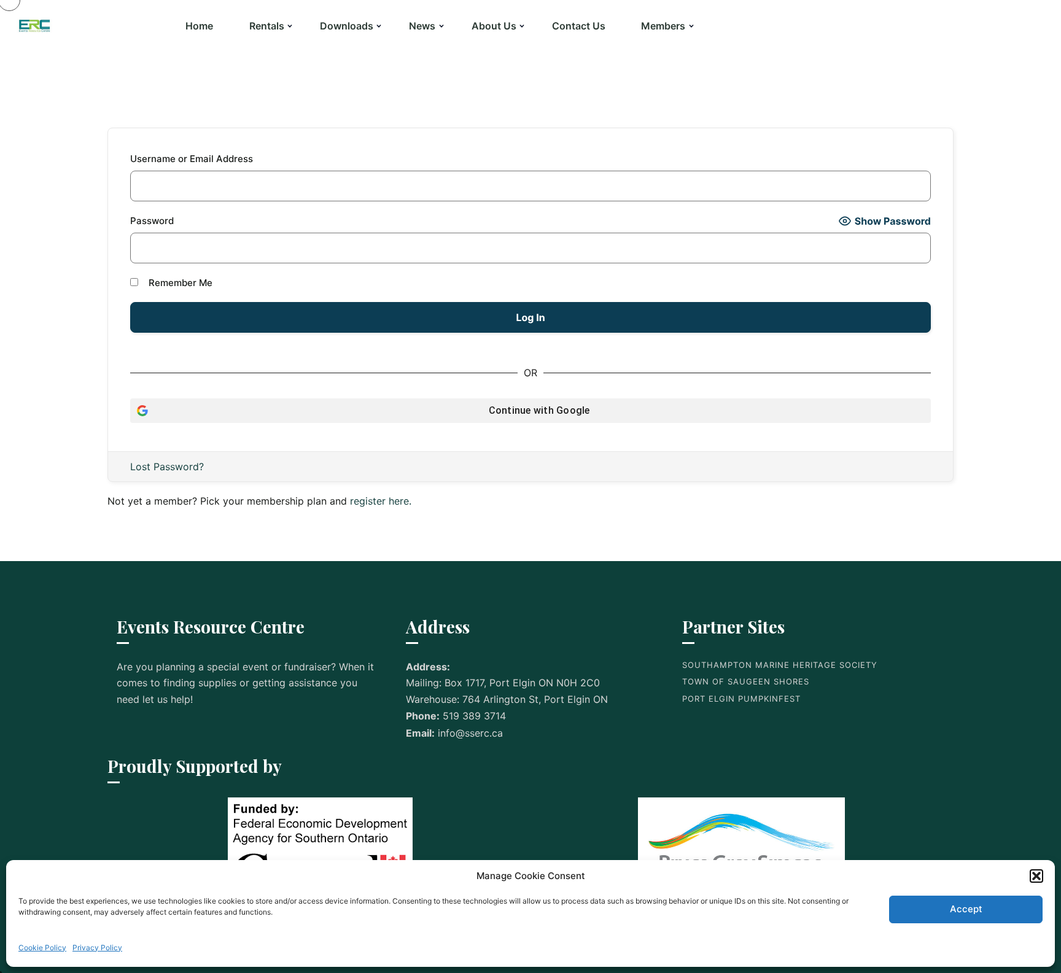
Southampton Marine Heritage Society (779, 665)
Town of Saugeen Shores (745, 681)
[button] (1036, 876)
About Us (494, 26)
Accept (966, 909)
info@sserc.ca (470, 733)
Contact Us (578, 26)
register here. (380, 501)
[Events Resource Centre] (34, 26)
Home (199, 26)
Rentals (266, 26)
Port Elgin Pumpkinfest (741, 699)
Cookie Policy (42, 947)
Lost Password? (167, 466)
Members (663, 26)
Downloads (346, 26)
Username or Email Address (191, 159)
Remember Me (179, 283)
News (422, 26)
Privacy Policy (97, 947)
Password (152, 221)
